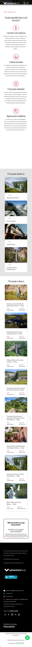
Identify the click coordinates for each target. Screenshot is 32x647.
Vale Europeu (11, 244)
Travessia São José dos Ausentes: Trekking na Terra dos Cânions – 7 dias (15, 418)
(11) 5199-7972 (9, 596)
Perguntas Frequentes (13, 559)
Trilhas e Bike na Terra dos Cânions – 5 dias (15, 361)
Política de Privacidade (11, 537)
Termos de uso (22, 537)
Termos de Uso (21, 640)
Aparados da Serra (13, 198)
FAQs (5, 559)
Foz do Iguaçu (11, 221)
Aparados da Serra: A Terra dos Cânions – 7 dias (15, 475)
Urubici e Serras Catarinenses (12, 268)
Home (5, 12)
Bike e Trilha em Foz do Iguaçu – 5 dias (14, 503)
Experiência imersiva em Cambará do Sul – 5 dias (14, 333)
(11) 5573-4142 (9, 593)
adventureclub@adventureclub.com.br (15, 590)
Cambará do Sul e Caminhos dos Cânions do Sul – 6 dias (16, 389)
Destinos (10, 12)
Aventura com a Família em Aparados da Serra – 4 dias (15, 304)
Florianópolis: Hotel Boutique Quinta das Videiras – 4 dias (16, 447)
